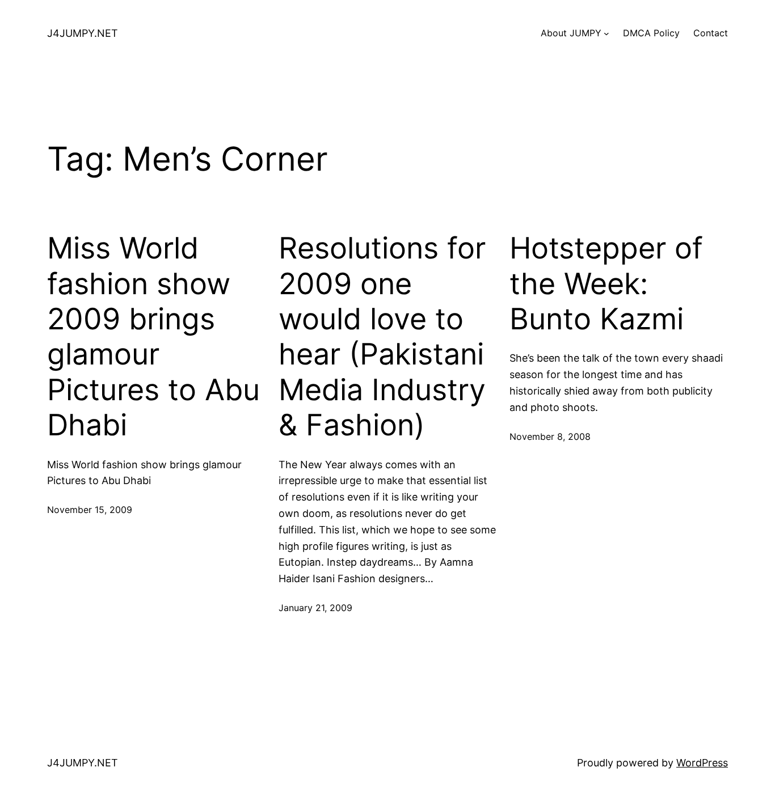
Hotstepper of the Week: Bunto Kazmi (606, 284)
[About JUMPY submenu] (606, 33)
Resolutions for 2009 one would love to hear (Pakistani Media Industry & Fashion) (382, 337)
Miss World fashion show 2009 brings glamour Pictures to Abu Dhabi (153, 337)
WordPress (702, 763)
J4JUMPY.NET (82, 33)
